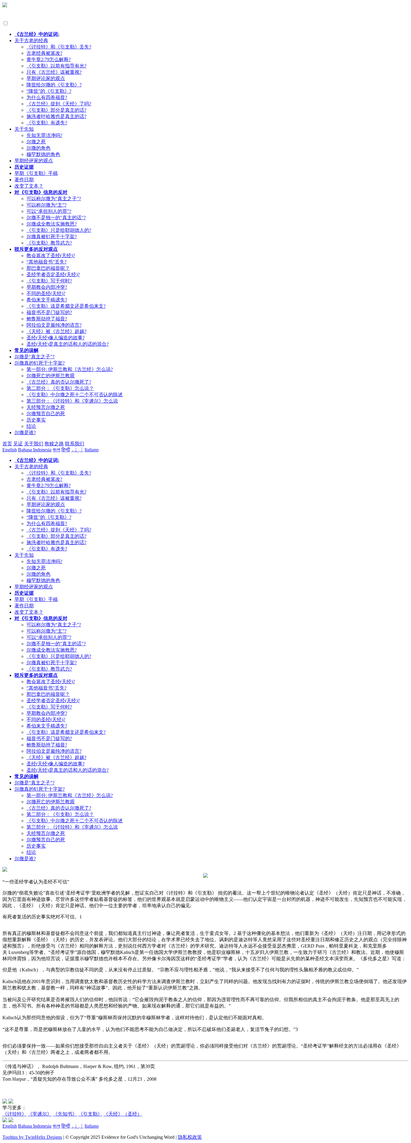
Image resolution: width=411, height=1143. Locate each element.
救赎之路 (54, 443)
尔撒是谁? (25, 432)
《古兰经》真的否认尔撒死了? (58, 382)
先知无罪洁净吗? (44, 135)
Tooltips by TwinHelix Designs (32, 1137)
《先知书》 (65, 1114)
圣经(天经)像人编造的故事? (55, 337)
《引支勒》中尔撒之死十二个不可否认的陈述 (74, 394)
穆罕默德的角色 (43, 154)
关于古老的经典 (31, 40)
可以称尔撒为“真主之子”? (53, 198)
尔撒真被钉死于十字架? (51, 236)
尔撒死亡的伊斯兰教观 (50, 375)
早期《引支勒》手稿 (36, 173)
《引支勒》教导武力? (49, 242)
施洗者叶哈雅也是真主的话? (56, 116)
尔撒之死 (36, 141)
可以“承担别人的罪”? (48, 211)
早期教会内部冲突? (46, 287)
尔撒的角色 (38, 148)
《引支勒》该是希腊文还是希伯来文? (66, 306)
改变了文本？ (28, 185)
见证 (18, 443)
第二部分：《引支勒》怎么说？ (60, 388)
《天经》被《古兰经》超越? (56, 331)
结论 (31, 426)
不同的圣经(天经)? (45, 293)
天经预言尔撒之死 (45, 407)
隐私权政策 (190, 1137)
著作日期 (24, 179)
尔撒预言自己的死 (45, 413)
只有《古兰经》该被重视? (54, 72)
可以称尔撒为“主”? (46, 204)
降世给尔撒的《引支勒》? (54, 84)
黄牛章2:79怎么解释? (48, 59)
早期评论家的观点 (45, 78)
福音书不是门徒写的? (49, 312)
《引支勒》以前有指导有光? (56, 65)
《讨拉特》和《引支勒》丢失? (58, 46)
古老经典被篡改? (44, 53)
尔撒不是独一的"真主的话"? (56, 217)
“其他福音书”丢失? (46, 261)
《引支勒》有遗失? (46, 122)
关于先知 (24, 129)
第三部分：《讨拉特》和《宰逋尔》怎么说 (72, 400)
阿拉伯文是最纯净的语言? (54, 325)
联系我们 (74, 443)
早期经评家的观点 (33, 160)
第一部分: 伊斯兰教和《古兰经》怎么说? (69, 369)
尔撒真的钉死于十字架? (39, 363)
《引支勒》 (90, 1114)
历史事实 (36, 419)
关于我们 (33, 443)
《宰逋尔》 (40, 1114)
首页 (7, 443)
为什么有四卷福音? (46, 97)
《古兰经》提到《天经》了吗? (58, 103)
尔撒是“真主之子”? (34, 356)
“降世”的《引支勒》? (48, 91)
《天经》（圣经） (123, 1114)
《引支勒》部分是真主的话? (56, 110)
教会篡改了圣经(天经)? (50, 255)
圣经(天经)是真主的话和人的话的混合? (67, 344)
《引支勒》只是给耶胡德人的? (58, 230)
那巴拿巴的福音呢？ (48, 268)
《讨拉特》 (14, 1114)
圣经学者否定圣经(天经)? (53, 274)
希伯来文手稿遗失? (46, 299)
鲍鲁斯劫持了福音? (46, 318)
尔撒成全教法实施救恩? (51, 223)
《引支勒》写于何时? (49, 280)
